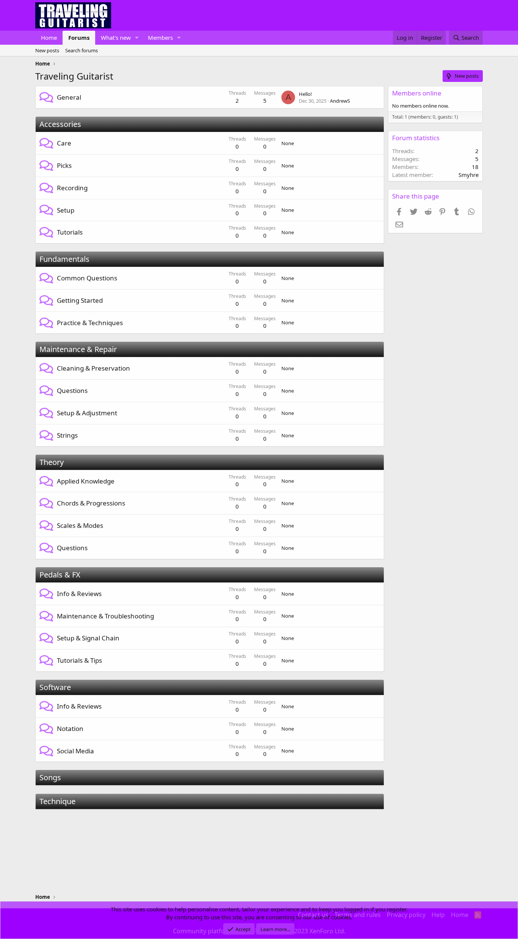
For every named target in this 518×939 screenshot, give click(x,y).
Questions (72, 390)
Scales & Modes (80, 525)
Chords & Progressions (91, 503)
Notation (70, 728)
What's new (116, 37)
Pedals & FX (59, 575)
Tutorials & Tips (79, 660)
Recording (72, 187)
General (69, 97)
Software (55, 687)
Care (64, 143)
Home (49, 37)
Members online (416, 93)
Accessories (60, 124)
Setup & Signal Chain (88, 638)
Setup (65, 210)
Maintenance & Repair (78, 349)
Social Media (75, 751)
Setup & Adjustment (87, 412)
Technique (57, 801)
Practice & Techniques (90, 322)
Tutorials (70, 232)
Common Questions (87, 278)
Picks (64, 165)
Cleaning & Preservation (93, 368)
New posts (47, 50)
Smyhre (468, 174)
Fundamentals (64, 259)
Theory (51, 462)
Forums (78, 37)
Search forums (81, 50)
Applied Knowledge (86, 481)
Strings (67, 435)
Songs (50, 777)
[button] (137, 38)
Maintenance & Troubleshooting (105, 616)
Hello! (305, 94)
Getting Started (80, 300)
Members (160, 37)
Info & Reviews (79, 593)
